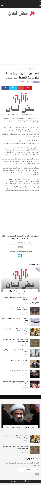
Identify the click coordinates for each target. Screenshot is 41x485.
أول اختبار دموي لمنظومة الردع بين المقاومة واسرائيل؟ (16, 298)
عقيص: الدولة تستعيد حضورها (19, 360)
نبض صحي (21, 69)
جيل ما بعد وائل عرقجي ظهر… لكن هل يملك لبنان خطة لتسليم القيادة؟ (15, 382)
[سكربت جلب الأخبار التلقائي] (18, 481)
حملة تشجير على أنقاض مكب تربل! (20, 291)
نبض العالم (26, 312)
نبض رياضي (25, 385)
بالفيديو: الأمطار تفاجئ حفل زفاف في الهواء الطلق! (15, 351)
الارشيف (29, 69)
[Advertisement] (20, 40)
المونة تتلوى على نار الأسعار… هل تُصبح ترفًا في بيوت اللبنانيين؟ (15, 329)
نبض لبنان (35, 69)
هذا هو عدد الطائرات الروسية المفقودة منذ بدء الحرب (15, 319)
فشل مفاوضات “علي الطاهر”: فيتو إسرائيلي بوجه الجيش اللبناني (15, 340)
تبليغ (21, 82)
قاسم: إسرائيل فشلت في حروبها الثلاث (17, 370)
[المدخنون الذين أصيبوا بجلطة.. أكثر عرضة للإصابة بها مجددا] (20, 103)
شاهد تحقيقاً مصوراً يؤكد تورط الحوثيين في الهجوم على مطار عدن (16, 308)
